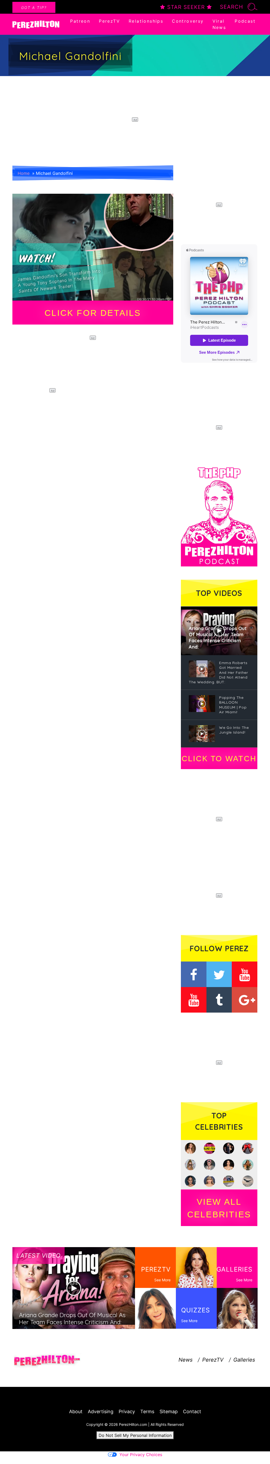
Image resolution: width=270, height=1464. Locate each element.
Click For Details (93, 313)
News (185, 1360)
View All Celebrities (219, 1208)
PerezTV (109, 21)
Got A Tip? (34, 7)
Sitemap (169, 1411)
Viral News (219, 24)
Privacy (127, 1411)
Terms (147, 1411)
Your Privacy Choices (140, 1454)
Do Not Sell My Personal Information (135, 1435)
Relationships (146, 21)
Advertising (100, 1411)
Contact (192, 1411)
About (76, 1411)
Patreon (80, 21)
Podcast (245, 21)
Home (24, 173)
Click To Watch (219, 758)
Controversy (188, 21)
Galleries (244, 1360)
